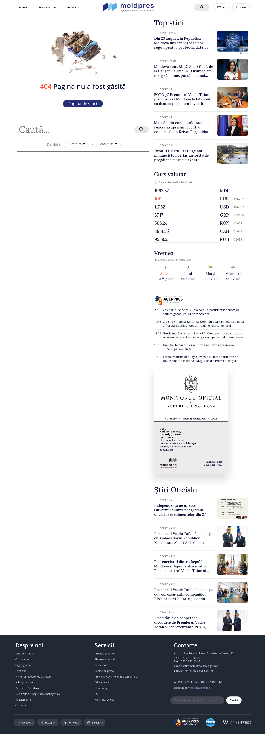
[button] (241, 53)
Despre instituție (24, 653)
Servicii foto (101, 665)
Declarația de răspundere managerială (37, 694)
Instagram (50, 722)
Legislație (20, 670)
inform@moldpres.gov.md (197, 670)
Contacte (20, 705)
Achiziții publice (24, 682)
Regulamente (23, 699)
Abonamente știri (105, 659)
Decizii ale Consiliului (27, 688)
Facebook (27, 722)
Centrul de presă (104, 670)
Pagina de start (83, 103)
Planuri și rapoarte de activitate (33, 676)
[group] (201, 41)
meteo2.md (185, 259)
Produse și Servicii (105, 653)
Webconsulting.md (199, 687)
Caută (234, 700)
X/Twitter (74, 722)
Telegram (97, 722)
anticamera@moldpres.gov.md (200, 666)
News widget (102, 688)
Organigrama (23, 665)
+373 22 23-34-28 (189, 658)
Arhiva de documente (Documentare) (116, 676)
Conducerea (22, 659)
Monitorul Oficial (104, 699)
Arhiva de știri (102, 682)
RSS (97, 694)
